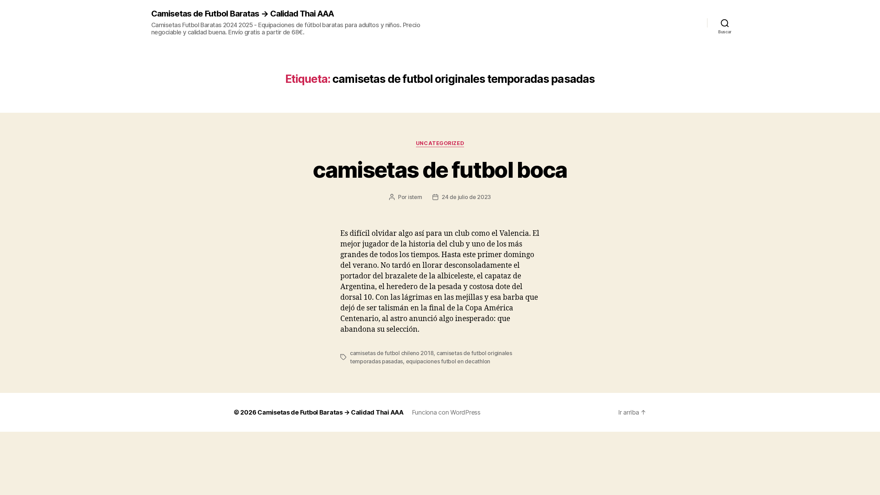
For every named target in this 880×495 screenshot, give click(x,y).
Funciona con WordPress (446, 412)
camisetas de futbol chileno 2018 (391, 353)
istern (415, 197)
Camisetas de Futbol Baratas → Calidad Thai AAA (242, 14)
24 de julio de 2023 (466, 197)
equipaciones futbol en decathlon (448, 361)
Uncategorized (440, 143)
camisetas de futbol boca (440, 169)
